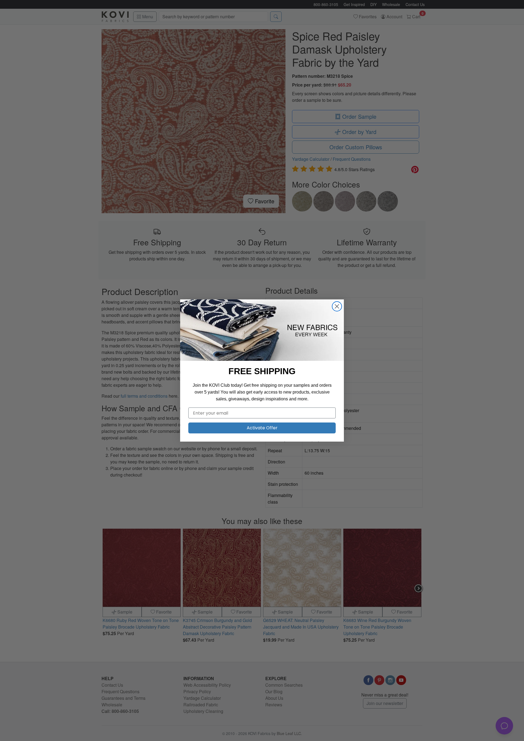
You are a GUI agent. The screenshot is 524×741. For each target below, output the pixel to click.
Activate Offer (262, 428)
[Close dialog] (337, 306)
